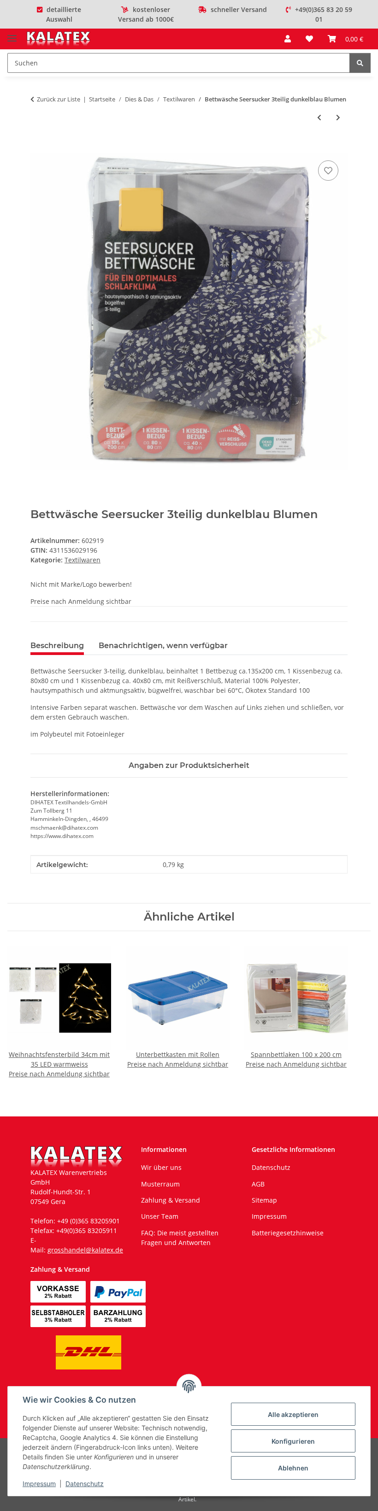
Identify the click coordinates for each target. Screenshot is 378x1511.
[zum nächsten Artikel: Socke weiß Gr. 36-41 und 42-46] (338, 117)
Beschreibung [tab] (57, 645)
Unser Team (159, 1216)
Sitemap (264, 1200)
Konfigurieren (293, 1441)
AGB (258, 1184)
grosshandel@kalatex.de (85, 1249)
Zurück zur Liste (58, 99)
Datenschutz (84, 1483)
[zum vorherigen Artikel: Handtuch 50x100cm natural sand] (319, 117)
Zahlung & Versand (170, 1200)
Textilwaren (82, 559)
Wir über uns (161, 1167)
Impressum (39, 1483)
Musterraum (160, 1184)
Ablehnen (293, 1468)
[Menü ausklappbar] (12, 34)
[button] (287, 39)
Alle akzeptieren (293, 1414)
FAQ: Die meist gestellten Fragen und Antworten (180, 1237)
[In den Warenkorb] (37, 148)
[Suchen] (360, 63)
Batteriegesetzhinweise (288, 1232)
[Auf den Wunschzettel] (328, 170)
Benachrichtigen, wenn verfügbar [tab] (163, 645)
